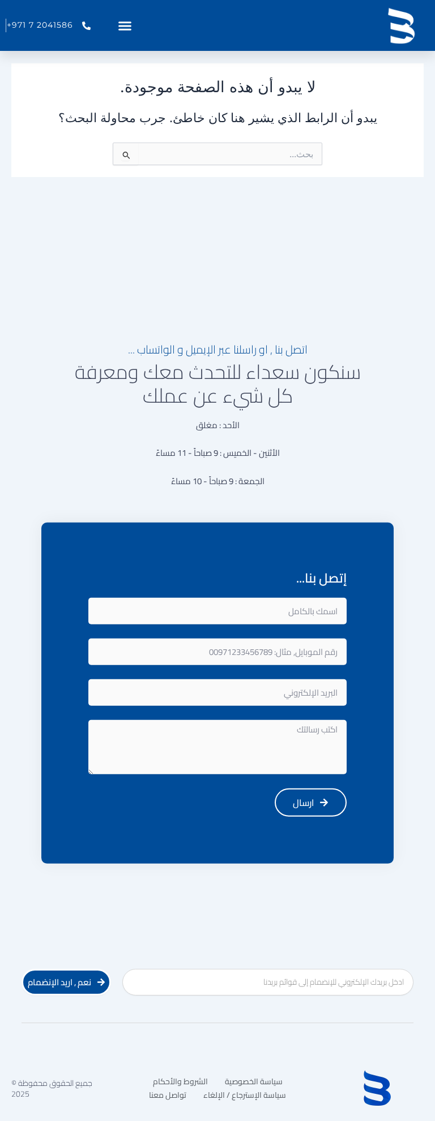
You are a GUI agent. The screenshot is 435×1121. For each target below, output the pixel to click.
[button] (125, 25)
